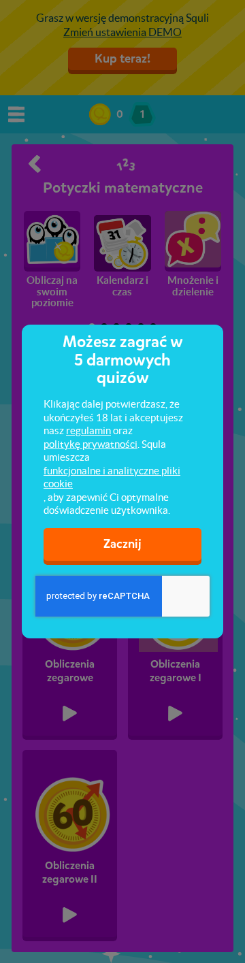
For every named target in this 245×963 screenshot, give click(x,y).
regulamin (88, 430)
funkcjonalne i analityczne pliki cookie (112, 477)
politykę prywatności (90, 444)
